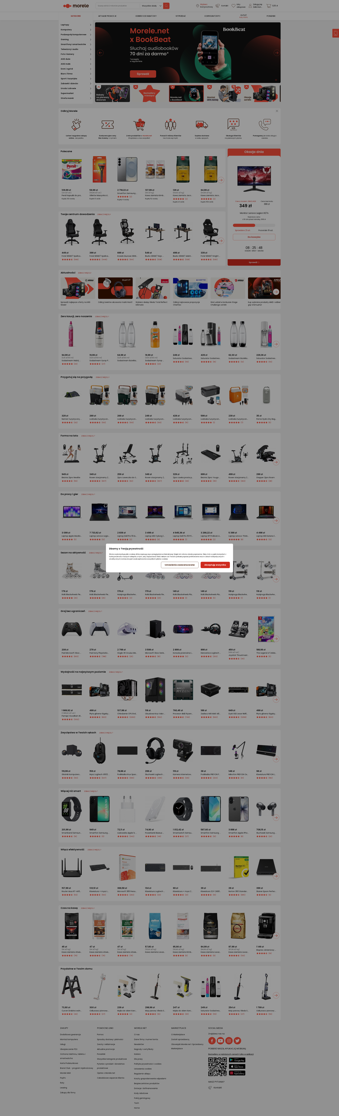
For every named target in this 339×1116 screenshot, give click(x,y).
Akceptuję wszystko (215, 564)
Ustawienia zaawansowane (180, 564)
